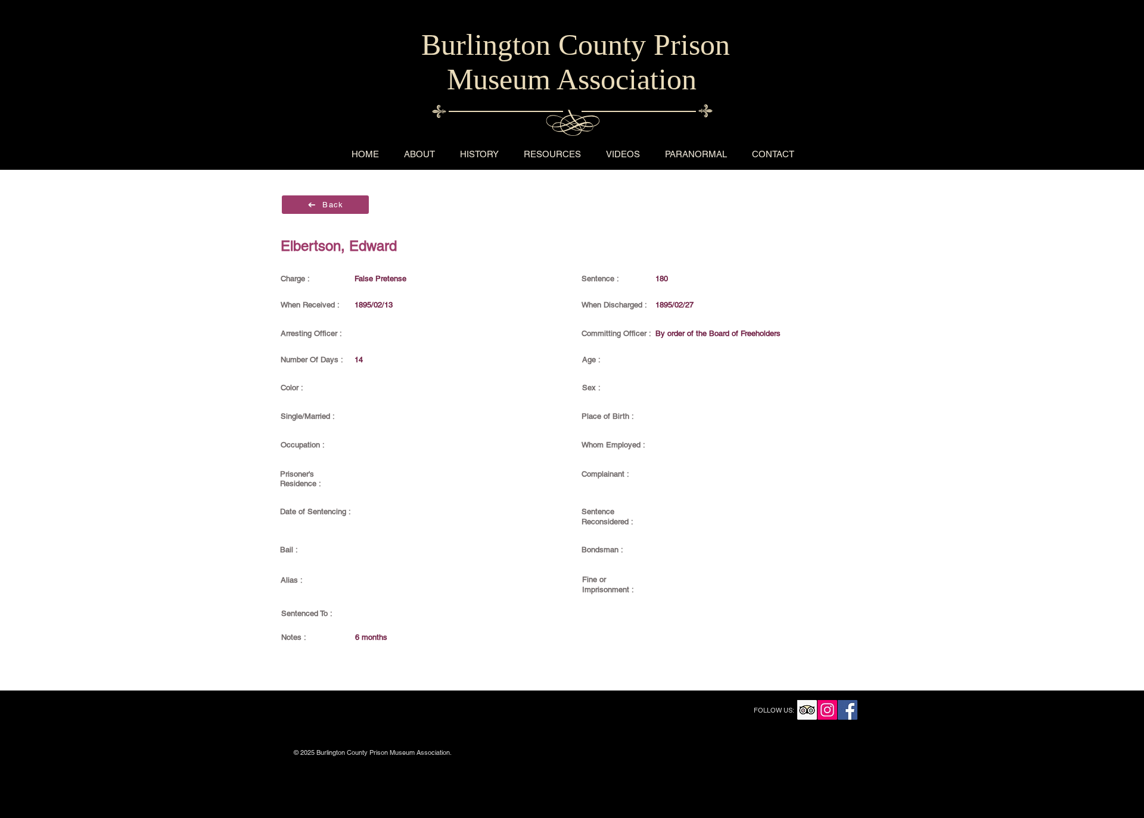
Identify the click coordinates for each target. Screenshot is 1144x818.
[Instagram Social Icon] (827, 710)
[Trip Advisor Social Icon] (807, 710)
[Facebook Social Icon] (847, 710)
